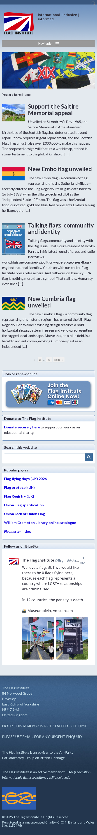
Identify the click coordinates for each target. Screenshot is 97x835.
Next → (58, 359)
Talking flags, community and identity (61, 228)
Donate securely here (22, 427)
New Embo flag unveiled (60, 169)
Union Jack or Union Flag (24, 514)
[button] (93, 4)
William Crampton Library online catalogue (40, 522)
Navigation (45, 43)
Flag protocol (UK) (19, 487)
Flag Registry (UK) (19, 496)
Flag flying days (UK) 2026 (25, 478)
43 (49, 359)
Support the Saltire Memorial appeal (53, 109)
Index (17, 531)
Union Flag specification (24, 505)
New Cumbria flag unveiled (52, 302)
